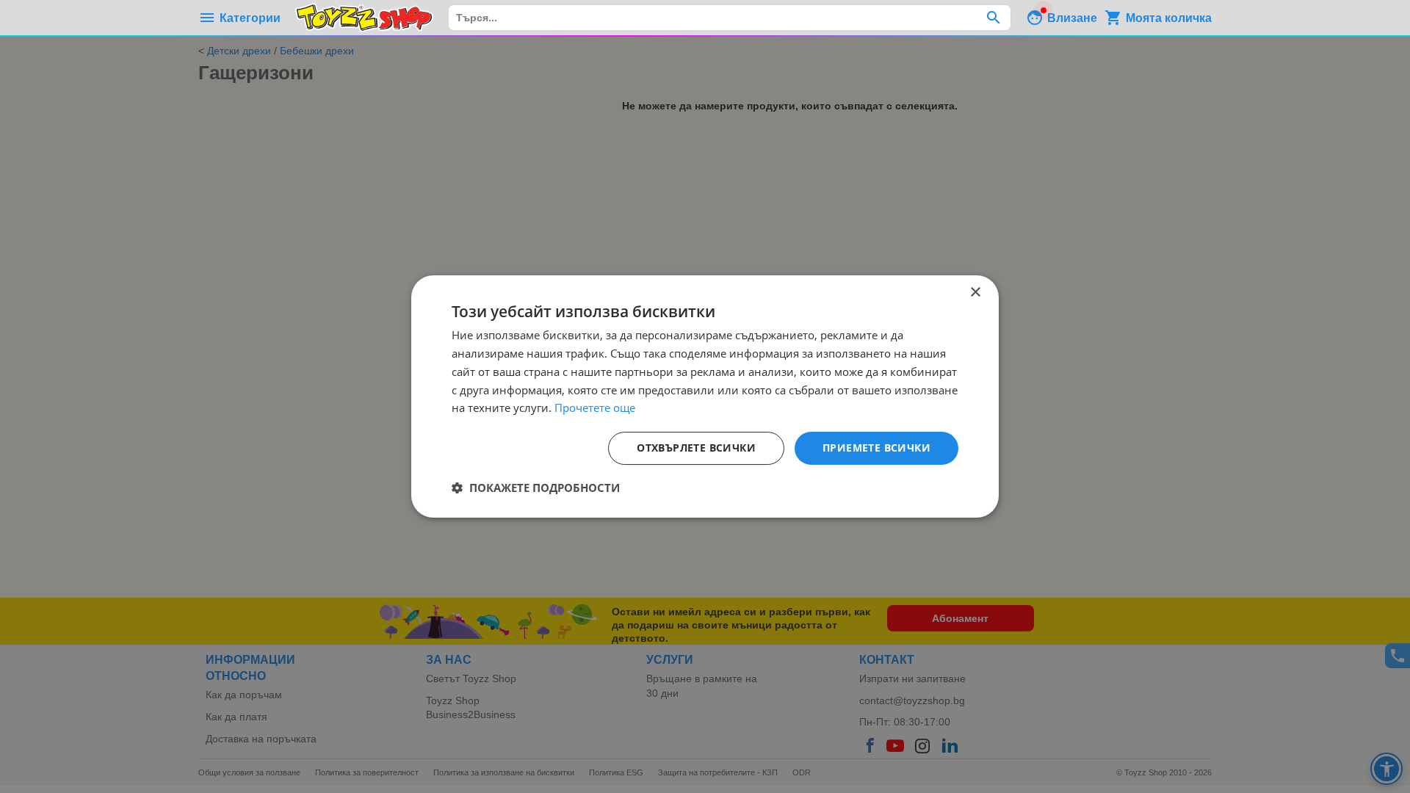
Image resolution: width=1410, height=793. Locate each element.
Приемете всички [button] (876, 448)
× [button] (974, 292)
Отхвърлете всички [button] (696, 448)
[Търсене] (993, 17)
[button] (536, 487)
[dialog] (705, 396)
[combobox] (729, 17)
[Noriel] (364, 17)
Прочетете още (594, 407)
